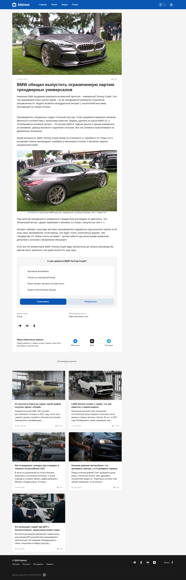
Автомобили (32, 212)
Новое (54, 4)
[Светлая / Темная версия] (162, 4)
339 (61, 549)
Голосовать (43, 302)
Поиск (75, 4)
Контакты (26, 564)
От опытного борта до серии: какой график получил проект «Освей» (38, 405)
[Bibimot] (21, 5)
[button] (20, 326)
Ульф (19, 316)
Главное (43, 4)
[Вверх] (169, 562)
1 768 (117, 426)
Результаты (91, 302)
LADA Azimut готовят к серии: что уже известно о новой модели (91, 405)
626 (117, 487)
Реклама (15, 564)
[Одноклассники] (141, 562)
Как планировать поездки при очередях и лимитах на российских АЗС (37, 467)
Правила (49, 564)
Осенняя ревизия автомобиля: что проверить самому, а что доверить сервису (94, 467)
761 (61, 487)
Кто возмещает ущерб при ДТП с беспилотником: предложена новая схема (37, 528)
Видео (65, 4)
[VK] (147, 562)
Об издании (38, 564)
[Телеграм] (134, 562)
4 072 (60, 426)
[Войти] (171, 4)
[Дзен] (154, 562)
